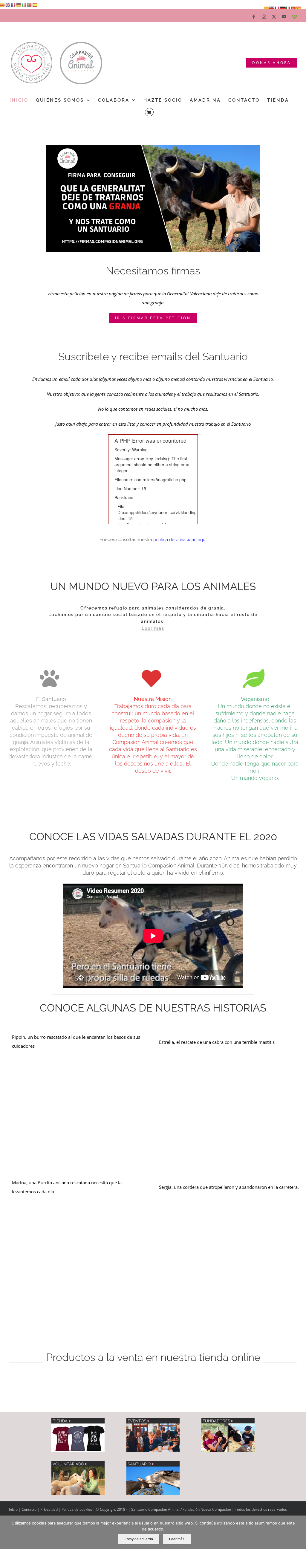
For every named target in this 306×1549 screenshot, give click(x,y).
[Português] (29, 4)
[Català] (2, 4)
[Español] (35, 4)
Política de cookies (77, 1509)
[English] (8, 4)
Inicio (14, 1509)
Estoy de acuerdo (139, 1539)
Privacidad (49, 1509)
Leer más (176, 1539)
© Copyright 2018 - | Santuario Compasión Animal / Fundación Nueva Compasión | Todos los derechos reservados (191, 1509)
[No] (299, 1532)
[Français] (13, 4)
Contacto (29, 1509)
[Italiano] (24, 4)
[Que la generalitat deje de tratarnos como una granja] (153, 147)
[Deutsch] (19, 4)
